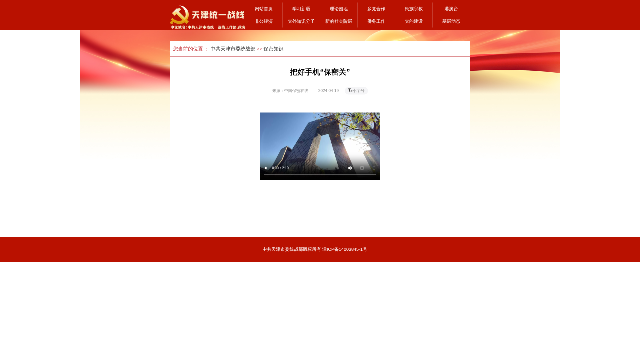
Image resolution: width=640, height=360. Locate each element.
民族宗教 (414, 8)
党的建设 (414, 21)
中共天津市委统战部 (233, 49)
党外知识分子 (301, 21)
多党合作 (376, 8)
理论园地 (339, 8)
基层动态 (451, 21)
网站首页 (264, 8)
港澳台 (451, 8)
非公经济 (264, 21)
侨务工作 (376, 21)
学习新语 (301, 8)
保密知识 (274, 49)
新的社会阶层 (338, 21)
